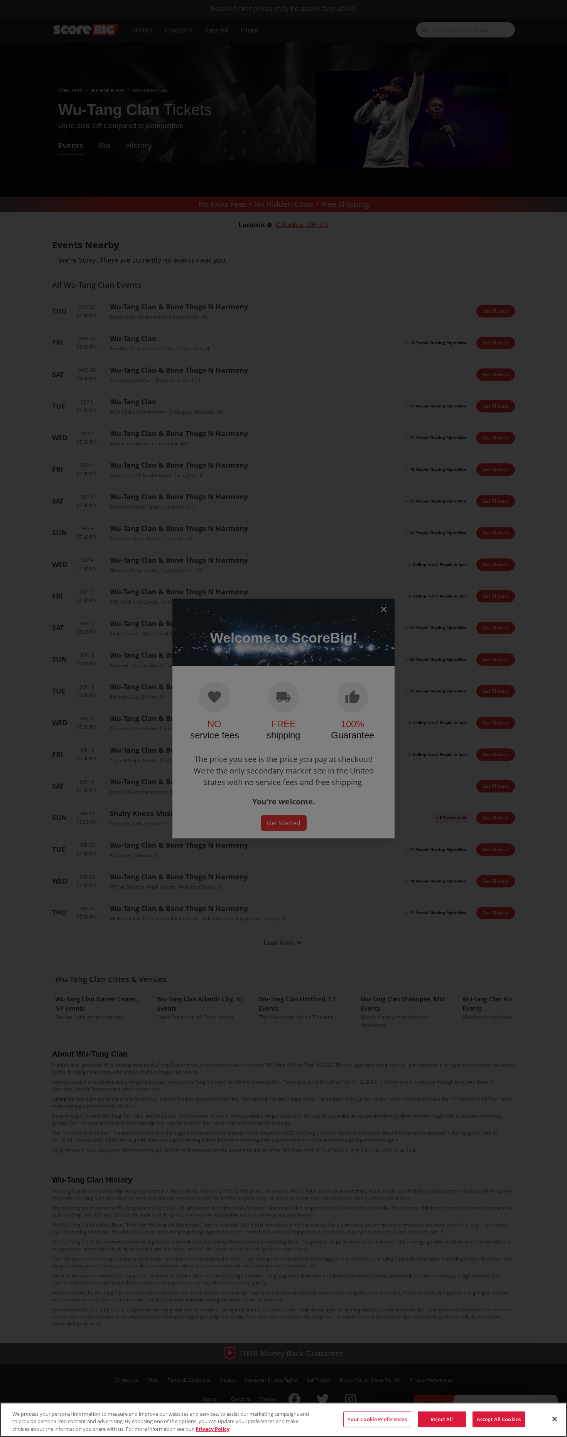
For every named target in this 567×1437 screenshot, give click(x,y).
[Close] (554, 1418)
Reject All (441, 1418)
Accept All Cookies (499, 1418)
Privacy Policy (213, 1428)
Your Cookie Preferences (377, 1418)
